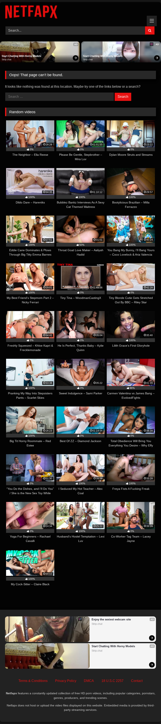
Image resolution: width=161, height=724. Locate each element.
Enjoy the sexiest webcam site (111, 619)
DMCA (89, 681)
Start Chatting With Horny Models (21, 56)
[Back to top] (148, 711)
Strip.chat (6, 59)
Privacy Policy (65, 681)
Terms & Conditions (33, 681)
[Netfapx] (80, 12)
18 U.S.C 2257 (112, 681)
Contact (137, 681)
